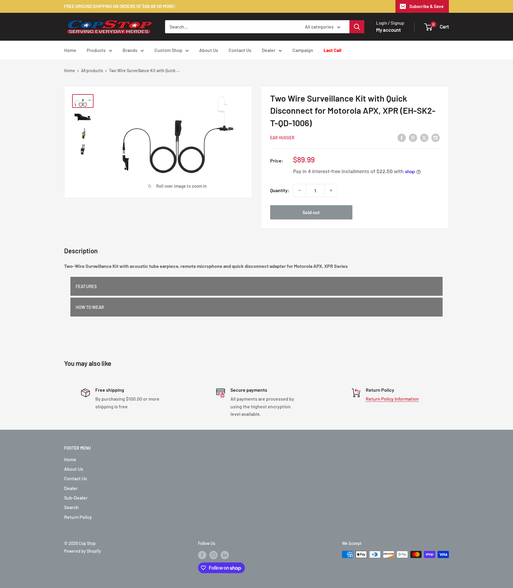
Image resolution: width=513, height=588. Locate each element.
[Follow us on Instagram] (213, 555)
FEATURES (86, 286)
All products (92, 70)
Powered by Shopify (82, 551)
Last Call (332, 50)
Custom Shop (168, 50)
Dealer (269, 50)
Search (71, 507)
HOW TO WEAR (90, 307)
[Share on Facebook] (402, 137)
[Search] (356, 26)
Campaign (302, 50)
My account (388, 30)
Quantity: (279, 190)
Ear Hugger (282, 137)
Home (70, 50)
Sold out (311, 212)
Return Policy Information (392, 399)
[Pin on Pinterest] (413, 137)
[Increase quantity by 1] (331, 190)
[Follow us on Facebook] (202, 555)
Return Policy (78, 517)
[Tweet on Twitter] (424, 137)
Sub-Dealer (76, 497)
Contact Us (240, 50)
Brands (130, 50)
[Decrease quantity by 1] (299, 190)
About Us (208, 50)
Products (96, 50)
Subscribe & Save (426, 6)
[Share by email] (435, 137)
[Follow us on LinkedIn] (225, 555)
